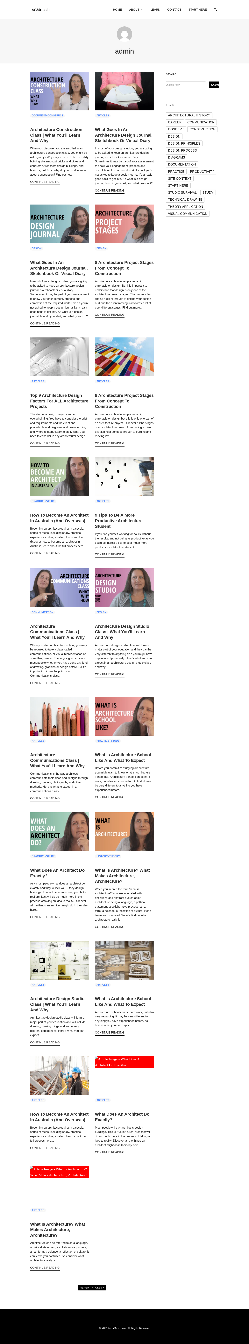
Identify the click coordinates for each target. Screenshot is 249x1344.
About (134, 9)
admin (124, 51)
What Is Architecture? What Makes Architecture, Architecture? (122, 876)
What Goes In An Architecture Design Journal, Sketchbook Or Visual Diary (124, 135)
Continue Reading (45, 181)
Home (117, 9)
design (174, 136)
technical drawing (185, 199)
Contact (174, 9)
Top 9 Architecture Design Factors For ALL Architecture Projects (59, 401)
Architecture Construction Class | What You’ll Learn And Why (56, 135)
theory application (185, 206)
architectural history (189, 115)
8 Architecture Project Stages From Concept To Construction (124, 268)
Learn (155, 9)
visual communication (188, 213)
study (208, 192)
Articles (102, 115)
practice (176, 171)
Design (36, 248)
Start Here (198, 9)
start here (178, 185)
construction (202, 129)
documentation (182, 164)
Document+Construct (47, 115)
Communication (42, 612)
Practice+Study (43, 501)
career (175, 122)
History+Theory (108, 856)
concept (176, 129)
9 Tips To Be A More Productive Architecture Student (119, 521)
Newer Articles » (92, 1287)
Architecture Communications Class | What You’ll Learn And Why (57, 632)
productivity (202, 171)
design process (182, 150)
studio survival (182, 192)
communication (201, 122)
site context (179, 178)
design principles (184, 143)
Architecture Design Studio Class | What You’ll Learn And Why (122, 632)
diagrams (176, 157)
